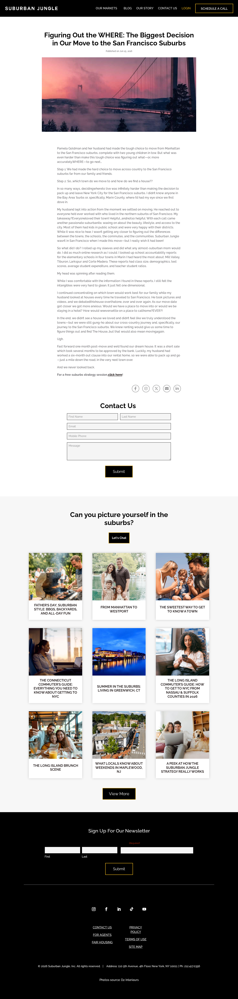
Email (130, 843)
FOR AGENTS (102, 935)
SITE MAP (135, 947)
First (47, 856)
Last (84, 856)
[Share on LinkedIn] (177, 388)
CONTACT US (167, 8)
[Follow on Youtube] (144, 909)
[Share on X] (156, 388)
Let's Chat (119, 538)
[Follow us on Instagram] (146, 388)
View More (119, 793)
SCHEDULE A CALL (214, 8)
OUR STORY (144, 8)
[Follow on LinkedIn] (119, 909)
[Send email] (167, 388)
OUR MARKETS (106, 8)
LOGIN (186, 8)
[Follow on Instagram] (93, 909)
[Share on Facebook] (135, 388)
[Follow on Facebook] (106, 909)
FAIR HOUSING (102, 942)
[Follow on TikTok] (131, 909)
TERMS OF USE (136, 939)
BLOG (128, 8)
